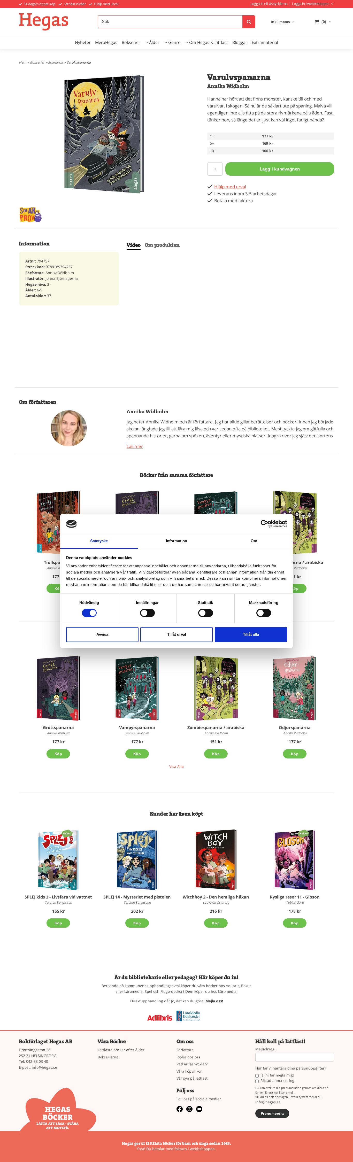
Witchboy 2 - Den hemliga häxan (216, 897)
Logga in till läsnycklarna (269, 3)
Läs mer (135, 446)
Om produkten (162, 245)
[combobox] (283, 22)
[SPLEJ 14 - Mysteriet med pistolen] (137, 860)
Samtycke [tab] (99, 541)
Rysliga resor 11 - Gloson (295, 897)
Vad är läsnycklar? (192, 1064)
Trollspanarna (58, 562)
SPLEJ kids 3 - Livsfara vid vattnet (58, 897)
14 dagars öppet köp (39, 4)
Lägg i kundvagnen (280, 169)
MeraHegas (106, 42)
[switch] (147, 613)
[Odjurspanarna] (294, 688)
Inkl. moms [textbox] (280, 22)
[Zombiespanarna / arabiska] (294, 523)
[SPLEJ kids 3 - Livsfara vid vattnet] (67, 833)
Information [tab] (176, 541)
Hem (22, 62)
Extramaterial (265, 42)
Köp (58, 588)
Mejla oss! (214, 1000)
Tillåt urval (176, 634)
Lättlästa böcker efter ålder (121, 1049)
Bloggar (239, 42)
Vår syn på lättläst (192, 1078)
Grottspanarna (58, 727)
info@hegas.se (44, 1067)
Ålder (154, 42)
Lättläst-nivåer (74, 4)
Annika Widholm (228, 86)
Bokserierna (108, 1057)
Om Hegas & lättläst (208, 42)
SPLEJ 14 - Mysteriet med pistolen (137, 897)
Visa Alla (176, 766)
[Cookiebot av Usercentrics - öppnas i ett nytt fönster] (264, 524)
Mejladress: (265, 1049)
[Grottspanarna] (58, 688)
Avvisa (102, 634)
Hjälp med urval (105, 4)
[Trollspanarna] (58, 523)
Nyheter (83, 42)
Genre (174, 42)
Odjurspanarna (295, 727)
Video (134, 245)
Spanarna (55, 62)
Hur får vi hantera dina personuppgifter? (290, 1068)
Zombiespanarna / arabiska (294, 562)
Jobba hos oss (188, 1057)
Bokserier (131, 42)
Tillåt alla (251, 634)
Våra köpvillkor (189, 1071)
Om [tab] (254, 541)
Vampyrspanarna (137, 727)
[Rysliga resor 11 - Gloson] (303, 833)
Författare (185, 1049)
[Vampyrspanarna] (137, 688)
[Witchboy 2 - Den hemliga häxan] (216, 859)
